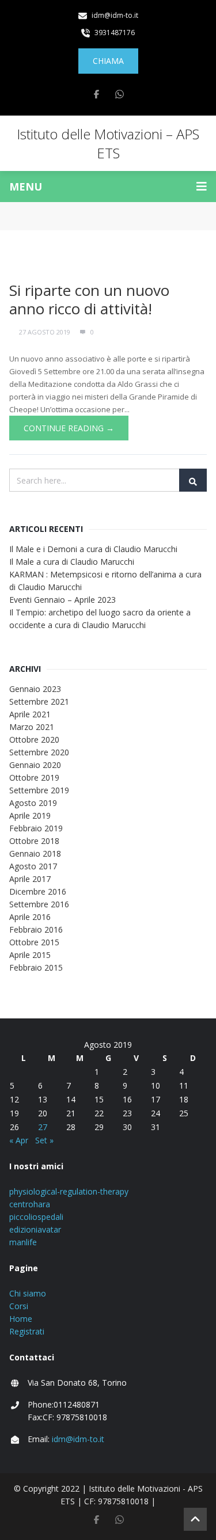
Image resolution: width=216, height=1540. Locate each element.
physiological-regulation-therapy (68, 1191)
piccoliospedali (36, 1216)
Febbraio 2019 (36, 828)
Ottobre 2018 (34, 840)
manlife (23, 1242)
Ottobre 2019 (34, 777)
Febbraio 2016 (36, 929)
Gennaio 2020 (35, 764)
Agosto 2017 (33, 866)
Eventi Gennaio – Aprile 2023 (62, 599)
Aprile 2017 (30, 878)
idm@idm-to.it (78, 1438)
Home (20, 1318)
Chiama (108, 60)
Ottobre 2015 (34, 942)
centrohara (29, 1204)
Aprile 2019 (30, 815)
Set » (44, 1140)
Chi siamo (27, 1293)
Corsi (18, 1306)
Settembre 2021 (39, 701)
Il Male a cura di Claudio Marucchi (71, 561)
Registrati (26, 1331)
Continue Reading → (69, 428)
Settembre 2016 (39, 904)
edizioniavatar (35, 1229)
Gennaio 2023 (35, 688)
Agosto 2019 (33, 802)
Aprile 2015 (30, 954)
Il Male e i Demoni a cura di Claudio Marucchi (93, 548)
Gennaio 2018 (35, 853)
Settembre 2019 (39, 790)
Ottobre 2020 (34, 739)
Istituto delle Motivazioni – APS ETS (108, 143)
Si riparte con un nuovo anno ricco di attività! (89, 300)
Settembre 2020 (39, 752)
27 (42, 1126)
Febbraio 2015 (36, 967)
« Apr (18, 1140)
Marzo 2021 (31, 726)
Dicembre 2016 (37, 891)
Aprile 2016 (30, 916)
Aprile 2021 (30, 714)
